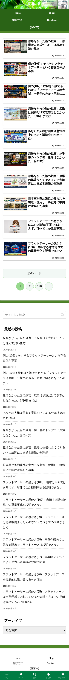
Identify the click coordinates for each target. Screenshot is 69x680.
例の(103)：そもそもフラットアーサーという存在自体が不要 (34, 358)
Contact (51, 663)
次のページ (34, 273)
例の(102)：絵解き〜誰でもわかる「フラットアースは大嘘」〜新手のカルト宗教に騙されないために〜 (34, 378)
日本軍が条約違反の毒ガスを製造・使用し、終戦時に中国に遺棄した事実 (34, 467)
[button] (62, 315)
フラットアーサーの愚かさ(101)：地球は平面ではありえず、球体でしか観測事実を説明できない (34, 485)
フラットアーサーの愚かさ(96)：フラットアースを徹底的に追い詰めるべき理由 (33, 577)
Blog (51, 658)
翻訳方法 (18, 663)
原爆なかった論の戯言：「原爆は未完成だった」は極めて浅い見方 (34, 341)
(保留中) (34, 668)
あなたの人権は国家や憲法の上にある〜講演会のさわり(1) (34, 415)
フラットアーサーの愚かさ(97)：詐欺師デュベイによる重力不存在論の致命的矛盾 (33, 559)
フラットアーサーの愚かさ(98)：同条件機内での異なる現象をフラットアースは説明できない (33, 542)
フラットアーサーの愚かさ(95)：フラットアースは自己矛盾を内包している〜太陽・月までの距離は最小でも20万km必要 (34, 596)
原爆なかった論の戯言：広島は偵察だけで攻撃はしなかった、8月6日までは (34, 398)
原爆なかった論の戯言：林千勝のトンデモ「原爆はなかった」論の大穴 (34, 433)
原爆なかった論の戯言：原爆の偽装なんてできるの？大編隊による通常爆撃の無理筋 (34, 450)
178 (39, 286)
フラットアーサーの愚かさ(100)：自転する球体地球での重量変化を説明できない (34, 502)
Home (18, 658)
